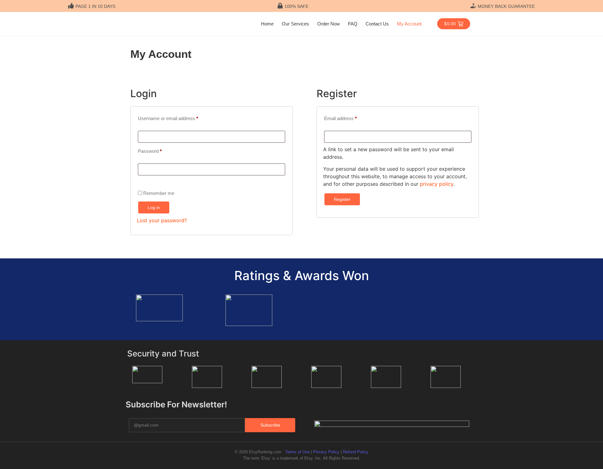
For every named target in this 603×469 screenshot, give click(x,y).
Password (159, 150)
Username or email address (177, 117)
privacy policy (436, 184)
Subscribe (270, 425)
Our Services (295, 23)
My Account (409, 23)
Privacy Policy (326, 452)
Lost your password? (162, 220)
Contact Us (377, 23)
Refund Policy (355, 452)
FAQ (352, 23)
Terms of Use (297, 452)
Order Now (328, 23)
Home (267, 23)
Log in (154, 207)
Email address (349, 117)
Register (342, 199)
